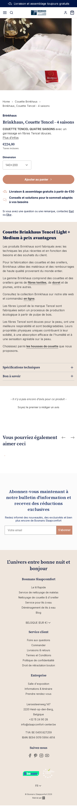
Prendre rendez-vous (38, 693)
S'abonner (64, 530)
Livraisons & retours (38, 650)
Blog (38, 612)
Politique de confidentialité (38, 660)
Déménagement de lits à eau (39, 607)
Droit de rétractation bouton (38, 665)
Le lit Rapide (38, 587)
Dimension (9, 157)
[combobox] (17, 165)
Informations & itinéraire (38, 688)
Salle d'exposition (38, 683)
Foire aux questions (38, 640)
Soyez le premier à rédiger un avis (38, 407)
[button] (38, 406)
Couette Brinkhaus (26, 101)
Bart (71, 211)
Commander (38, 645)
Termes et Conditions (38, 655)
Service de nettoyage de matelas (38, 592)
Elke (8, 214)
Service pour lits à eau (38, 602)
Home (6, 101)
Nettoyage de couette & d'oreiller (38, 597)
